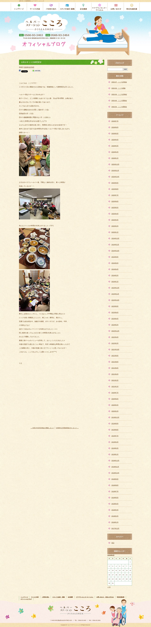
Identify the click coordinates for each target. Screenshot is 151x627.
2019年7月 (114, 436)
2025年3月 (114, 220)
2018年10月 (115, 473)
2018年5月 (114, 497)
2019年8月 (114, 430)
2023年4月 (114, 318)
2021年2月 (114, 380)
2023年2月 (114, 325)
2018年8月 (114, 485)
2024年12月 (115, 238)
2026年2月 (114, 152)
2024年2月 (114, 275)
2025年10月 (115, 177)
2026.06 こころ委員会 (119, 100)
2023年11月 (115, 294)
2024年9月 (114, 257)
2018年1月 (114, 522)
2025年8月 (114, 189)
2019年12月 (115, 417)
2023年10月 (115, 300)
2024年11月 (115, 244)
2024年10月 (115, 251)
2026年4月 (114, 139)
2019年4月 (114, 442)
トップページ (19, 6)
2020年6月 (114, 399)
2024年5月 (114, 263)
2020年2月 (114, 411)
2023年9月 (114, 306)
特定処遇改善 (132, 6)
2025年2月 (114, 226)
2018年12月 (115, 460)
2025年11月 (115, 170)
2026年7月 (114, 121)
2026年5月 (114, 133)
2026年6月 (114, 127)
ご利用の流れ (51, 6)
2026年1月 (114, 158)
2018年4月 (114, 504)
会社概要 (83, 6)
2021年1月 (114, 386)
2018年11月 (115, 467)
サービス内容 (35, 6)
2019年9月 (114, 423)
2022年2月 (114, 343)
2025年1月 (114, 232)
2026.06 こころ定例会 (119, 94)
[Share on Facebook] (20, 71)
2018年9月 (114, 479)
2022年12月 (115, 331)
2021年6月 (114, 368)
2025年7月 (114, 195)
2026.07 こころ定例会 (119, 82)
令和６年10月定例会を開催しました (42, 428)
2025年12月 (115, 164)
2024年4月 (114, 269)
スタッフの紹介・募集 (67, 6)
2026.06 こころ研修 (118, 88)
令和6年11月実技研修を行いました (67, 428)
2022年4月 (114, 337)
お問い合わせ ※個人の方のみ (116, 6)
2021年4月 (114, 374)
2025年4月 (114, 214)
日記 (112, 543)
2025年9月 (114, 183)
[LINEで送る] (36, 71)
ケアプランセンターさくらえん (100, 6)
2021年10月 (115, 349)
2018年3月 (114, 510)
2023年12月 (115, 288)
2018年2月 (114, 516)
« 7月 (109, 587)
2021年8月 (114, 362)
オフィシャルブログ (26, 599)
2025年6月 (114, 201)
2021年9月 (114, 355)
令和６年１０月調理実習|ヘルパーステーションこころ (31, 1)
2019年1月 (114, 454)
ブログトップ (119, 63)
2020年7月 (114, 393)
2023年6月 (114, 312)
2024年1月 (114, 281)
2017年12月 (115, 528)
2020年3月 (114, 405)
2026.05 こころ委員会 (119, 107)
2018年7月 (114, 491)
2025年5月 (114, 207)
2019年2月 (114, 448)
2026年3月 (114, 146)
